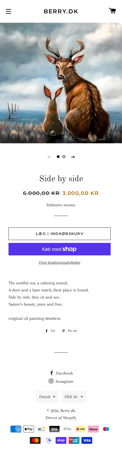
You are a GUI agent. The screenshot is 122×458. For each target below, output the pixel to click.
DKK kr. (71, 396)
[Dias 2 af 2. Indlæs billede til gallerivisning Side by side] (64, 156)
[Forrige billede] (49, 156)
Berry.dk (61, 11)
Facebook (64, 373)
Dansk (44, 396)
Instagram (63, 381)
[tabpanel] (61, 82)
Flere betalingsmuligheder (59, 262)
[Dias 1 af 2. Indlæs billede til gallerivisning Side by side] (58, 156)
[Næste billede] (73, 156)
